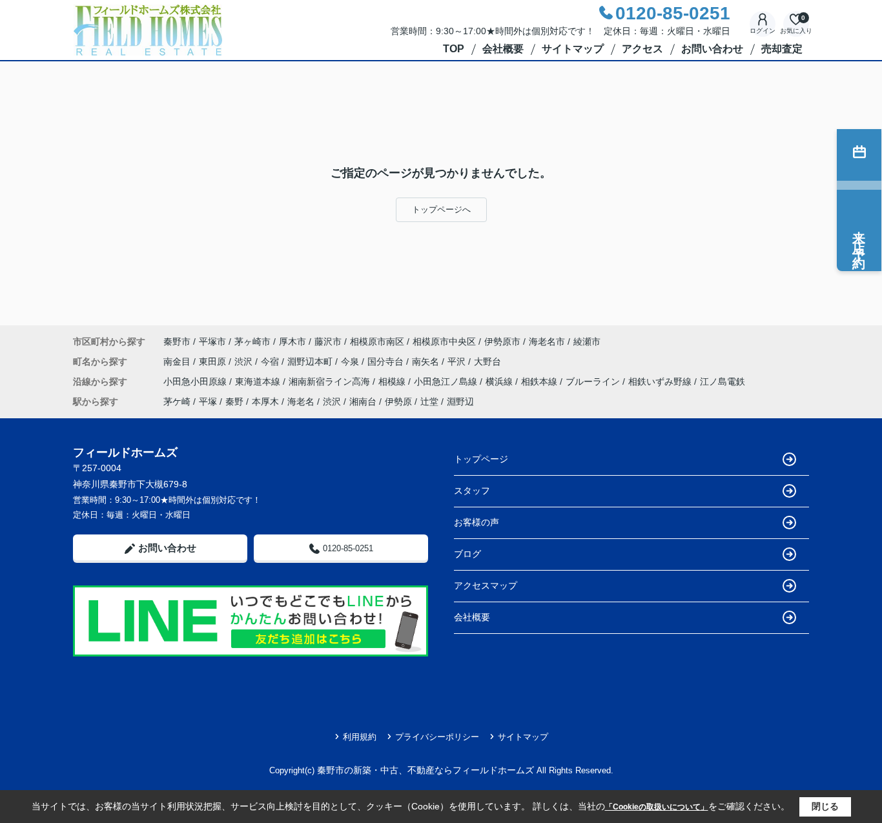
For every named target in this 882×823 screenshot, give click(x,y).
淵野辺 (460, 401)
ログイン (762, 30)
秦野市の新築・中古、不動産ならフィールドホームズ (425, 770)
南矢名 (427, 361)
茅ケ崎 (176, 401)
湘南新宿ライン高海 (331, 381)
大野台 (487, 361)
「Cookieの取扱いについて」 (656, 806)
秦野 (234, 401)
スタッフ (472, 490)
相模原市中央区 (444, 341)
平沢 (457, 361)
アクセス (642, 48)
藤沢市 (328, 341)
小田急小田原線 (196, 381)
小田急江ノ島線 (447, 381)
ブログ (467, 554)
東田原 (214, 361)
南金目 (178, 361)
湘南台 (362, 401)
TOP (453, 48)
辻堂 (429, 401)
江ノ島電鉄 (722, 381)
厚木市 (292, 341)
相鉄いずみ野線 (661, 381)
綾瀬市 (586, 341)
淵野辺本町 (311, 361)
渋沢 (244, 361)
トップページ (481, 459)
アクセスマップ (485, 585)
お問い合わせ (712, 48)
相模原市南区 (377, 341)
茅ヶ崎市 (252, 341)
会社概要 (503, 48)
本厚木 (265, 401)
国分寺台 (386, 361)
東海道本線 (259, 381)
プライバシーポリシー (437, 737)
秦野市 (176, 341)
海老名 (300, 401)
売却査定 (782, 48)
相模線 (393, 381)
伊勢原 (398, 401)
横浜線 (500, 381)
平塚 (208, 401)
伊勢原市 (502, 341)
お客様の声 (476, 522)
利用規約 (359, 737)
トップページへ (441, 209)
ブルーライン (594, 381)
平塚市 (212, 341)
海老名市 (547, 341)
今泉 (351, 361)
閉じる (825, 806)
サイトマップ (573, 48)
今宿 (271, 361)
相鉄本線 (540, 381)
